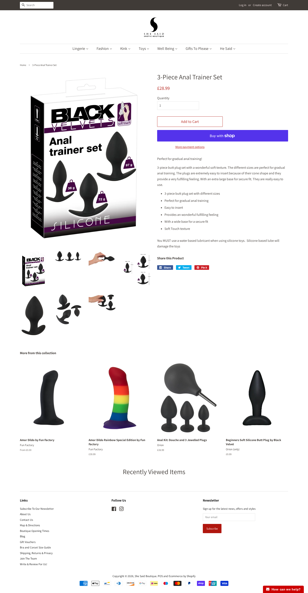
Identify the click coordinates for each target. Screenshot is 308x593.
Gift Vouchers (28, 542)
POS (160, 576)
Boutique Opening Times (34, 531)
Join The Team (28, 558)
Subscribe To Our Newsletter (37, 509)
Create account (262, 5)
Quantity (163, 98)
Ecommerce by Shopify (182, 576)
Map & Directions (30, 525)
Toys (143, 48)
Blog (22, 536)
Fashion (103, 48)
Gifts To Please (197, 48)
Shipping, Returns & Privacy (36, 553)
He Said (226, 48)
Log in (242, 5)
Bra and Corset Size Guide (35, 547)
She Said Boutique (146, 576)
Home (23, 65)
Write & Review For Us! (33, 564)
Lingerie (79, 48)
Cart (285, 5)
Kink (124, 48)
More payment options (189, 147)
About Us (25, 514)
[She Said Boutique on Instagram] (121, 510)
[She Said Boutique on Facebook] (113, 510)
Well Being (166, 48)
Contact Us (26, 520)
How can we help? (285, 589)
